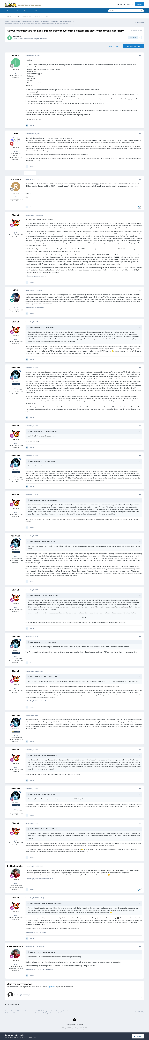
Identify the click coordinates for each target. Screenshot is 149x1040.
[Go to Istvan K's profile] (9, 37)
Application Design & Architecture (36, 38)
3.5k (16, 388)
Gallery (16, 16)
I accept (138, 1036)
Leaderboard (27, 16)
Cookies (80, 1024)
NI (94, 140)
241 (16, 151)
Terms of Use (32, 1037)
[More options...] (140, 56)
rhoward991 (15, 179)
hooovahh (15, 368)
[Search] (141, 10)
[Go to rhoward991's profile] (15, 186)
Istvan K (18, 36)
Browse (9, 11)
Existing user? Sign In (124, 4)
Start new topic (114, 46)
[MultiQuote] (27, 125)
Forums (8, 16)
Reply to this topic (133, 46)
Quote (32, 125)
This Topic (133, 10)
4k (16, 883)
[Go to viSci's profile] (15, 297)
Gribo (15, 134)
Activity (18, 11)
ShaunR (15, 215)
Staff (47, 16)
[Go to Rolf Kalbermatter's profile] (15, 873)
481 (16, 308)
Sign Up (139, 4)
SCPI (51, 225)
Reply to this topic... (24, 995)
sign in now (51, 987)
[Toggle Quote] (28, 327)
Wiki (36, 11)
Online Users (38, 16)
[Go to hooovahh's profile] (15, 374)
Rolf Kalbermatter (15, 866)
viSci (15, 290)
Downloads (27, 11)
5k (16, 233)
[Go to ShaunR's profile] (15, 222)
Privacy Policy (71, 1024)
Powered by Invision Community (74, 1029)
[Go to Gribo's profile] (15, 140)
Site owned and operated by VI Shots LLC (74, 1027)
